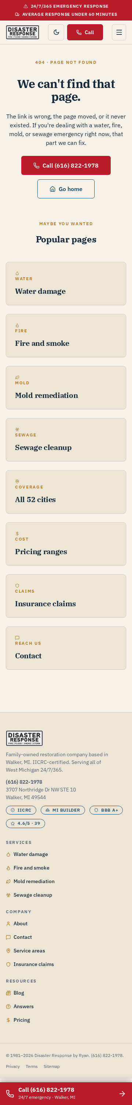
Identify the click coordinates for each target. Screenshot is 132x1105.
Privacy (13, 1066)
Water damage (31, 854)
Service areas (29, 950)
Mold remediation (34, 881)
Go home (70, 189)
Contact (23, 937)
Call (89, 32)
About (20, 923)
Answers (24, 1006)
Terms (32, 1066)
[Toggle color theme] (56, 32)
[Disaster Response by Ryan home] (22, 32)
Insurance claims (34, 964)
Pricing (22, 1020)
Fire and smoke (32, 867)
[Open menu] (119, 32)
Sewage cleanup (33, 895)
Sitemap (52, 1066)
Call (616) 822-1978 (71, 165)
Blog (19, 992)
